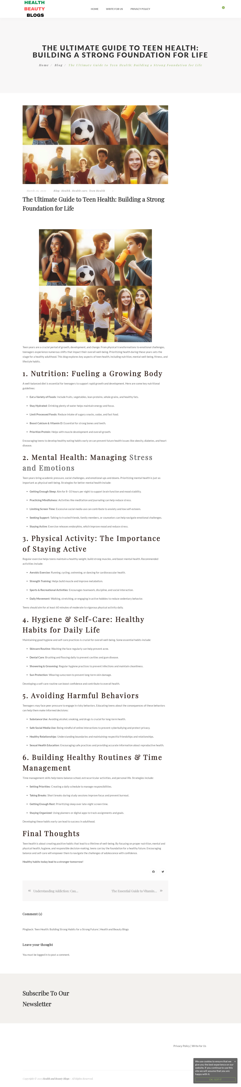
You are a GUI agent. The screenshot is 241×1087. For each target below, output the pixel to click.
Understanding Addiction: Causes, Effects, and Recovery (56, 891)
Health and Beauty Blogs (56, 1078)
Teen (25, 347)
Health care (79, 190)
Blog (58, 65)
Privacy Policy (140, 8)
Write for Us (114, 8)
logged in (42, 954)
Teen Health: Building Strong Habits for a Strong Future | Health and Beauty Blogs (81, 929)
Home (94, 8)
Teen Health (97, 190)
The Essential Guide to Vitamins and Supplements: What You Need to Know (135, 891)
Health (65, 190)
